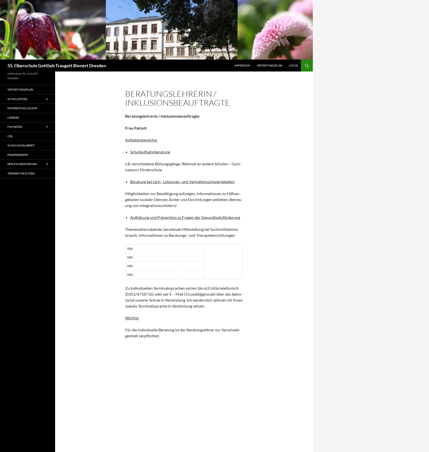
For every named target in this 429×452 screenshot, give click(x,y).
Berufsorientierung (22, 164)
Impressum (242, 65)
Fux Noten (14, 126)
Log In (293, 65)
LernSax (13, 117)
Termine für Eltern (21, 173)
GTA (9, 136)
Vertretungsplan (269, 65)
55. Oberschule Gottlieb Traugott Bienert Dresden (56, 65)
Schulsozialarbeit (21, 145)
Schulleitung (17, 99)
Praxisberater (17, 154)
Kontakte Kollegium (22, 108)
